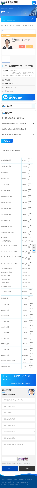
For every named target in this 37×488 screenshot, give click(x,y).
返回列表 (8, 379)
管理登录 (17, 485)
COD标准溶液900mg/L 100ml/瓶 (20, 383)
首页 (11, 25)
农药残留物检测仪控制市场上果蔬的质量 (14, 123)
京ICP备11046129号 (22, 482)
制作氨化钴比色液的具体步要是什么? (13, 118)
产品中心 (17, 25)
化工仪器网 (10, 485)
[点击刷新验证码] (22, 459)
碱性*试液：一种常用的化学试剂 (11, 134)
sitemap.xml (24, 485)
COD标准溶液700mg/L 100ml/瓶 (20, 376)
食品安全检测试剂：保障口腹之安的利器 (14, 129)
